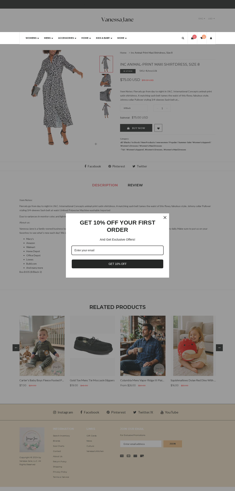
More (120, 38)
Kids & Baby (103, 38)
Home (84, 38)
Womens (31, 38)
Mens (47, 38)
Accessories (66, 38)
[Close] (165, 217)
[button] (183, 38)
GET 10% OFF (118, 263)
